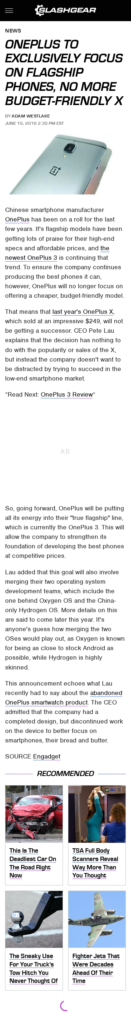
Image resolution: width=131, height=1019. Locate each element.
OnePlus (17, 219)
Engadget (46, 756)
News (13, 31)
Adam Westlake (31, 116)
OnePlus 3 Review (67, 394)
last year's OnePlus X (82, 312)
